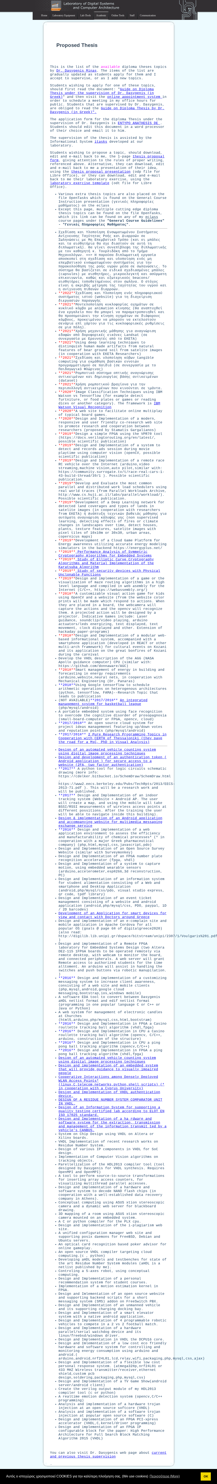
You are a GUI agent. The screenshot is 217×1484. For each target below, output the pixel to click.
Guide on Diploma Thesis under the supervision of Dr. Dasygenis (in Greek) (102, 93)
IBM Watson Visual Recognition (109, 405)
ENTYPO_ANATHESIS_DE (139, 123)
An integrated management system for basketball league (102, 702)
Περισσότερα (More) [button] (165, 1476)
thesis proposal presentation (101, 172)
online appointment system (134, 97)
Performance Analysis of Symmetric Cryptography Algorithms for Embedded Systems (105, 554)
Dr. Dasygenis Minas (76, 71)
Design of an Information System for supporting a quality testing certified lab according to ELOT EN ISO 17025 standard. (111, 1111)
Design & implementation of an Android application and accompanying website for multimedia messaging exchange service (110, 822)
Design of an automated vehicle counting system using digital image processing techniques (107, 752)
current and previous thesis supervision (108, 1455)
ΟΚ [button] (206, 1476)
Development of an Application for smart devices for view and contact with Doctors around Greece (112, 915)
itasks (101, 142)
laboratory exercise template (79, 183)
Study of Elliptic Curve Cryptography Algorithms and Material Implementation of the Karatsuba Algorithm (106, 563)
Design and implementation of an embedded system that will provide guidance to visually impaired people (108, 1069)
